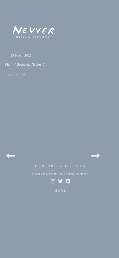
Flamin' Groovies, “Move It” (25, 64)
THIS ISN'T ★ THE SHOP (60, 166)
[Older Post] (95, 154)
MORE (61, 190)
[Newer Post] (10, 154)
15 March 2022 (21, 55)
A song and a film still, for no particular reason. (60, 174)
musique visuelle (32, 36)
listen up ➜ (15, 74)
